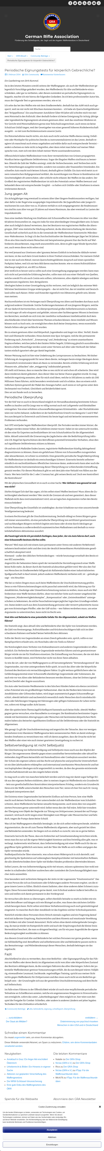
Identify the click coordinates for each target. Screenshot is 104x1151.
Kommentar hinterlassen (54, 74)
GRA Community (31, 74)
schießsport (57, 1009)
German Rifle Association (52, 36)
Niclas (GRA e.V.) (64, 1063)
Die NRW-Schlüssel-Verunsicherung (24, 1081)
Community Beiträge (40, 56)
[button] (100, 1106)
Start (10, 56)
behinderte (38, 1009)
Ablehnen (52, 1137)
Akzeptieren (52, 1130)
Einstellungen (52, 1144)
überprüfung (69, 1009)
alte (31, 1009)
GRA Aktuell (22, 56)
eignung (48, 1009)
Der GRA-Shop (73, 1059)
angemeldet (20, 1037)
